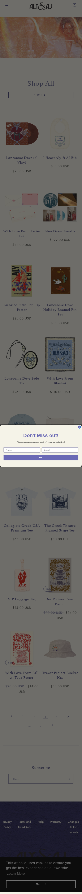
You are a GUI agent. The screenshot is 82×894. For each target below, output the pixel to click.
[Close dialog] (79, 427)
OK (41, 457)
